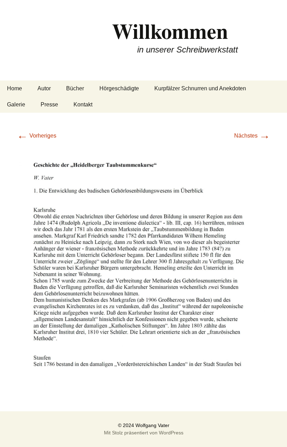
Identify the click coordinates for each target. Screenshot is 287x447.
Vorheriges (36, 136)
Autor (44, 88)
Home (14, 88)
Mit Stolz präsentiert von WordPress (143, 432)
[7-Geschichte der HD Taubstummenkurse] (143, 270)
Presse (49, 104)
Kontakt (83, 104)
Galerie (16, 104)
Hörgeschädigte (119, 88)
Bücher (75, 88)
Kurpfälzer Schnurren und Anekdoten (200, 88)
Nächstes (252, 136)
